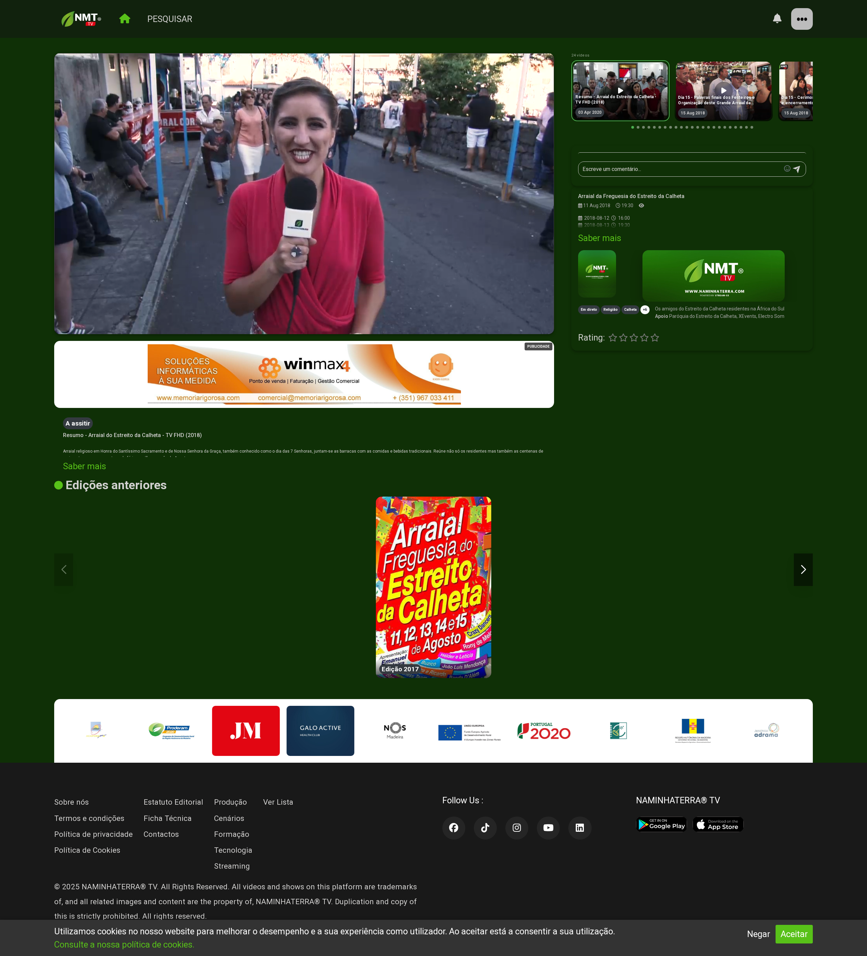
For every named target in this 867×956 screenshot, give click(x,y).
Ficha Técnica (168, 818)
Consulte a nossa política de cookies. (124, 944)
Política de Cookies (87, 850)
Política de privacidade (93, 834)
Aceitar (794, 934)
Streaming (232, 866)
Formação (231, 834)
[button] (632, 127)
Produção (230, 802)
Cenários (229, 818)
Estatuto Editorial (173, 802)
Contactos (161, 834)
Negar (758, 934)
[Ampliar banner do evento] (713, 276)
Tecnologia (233, 850)
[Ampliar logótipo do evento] (597, 274)
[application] (304, 193)
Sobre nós (71, 802)
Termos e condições (89, 818)
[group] (620, 90)
